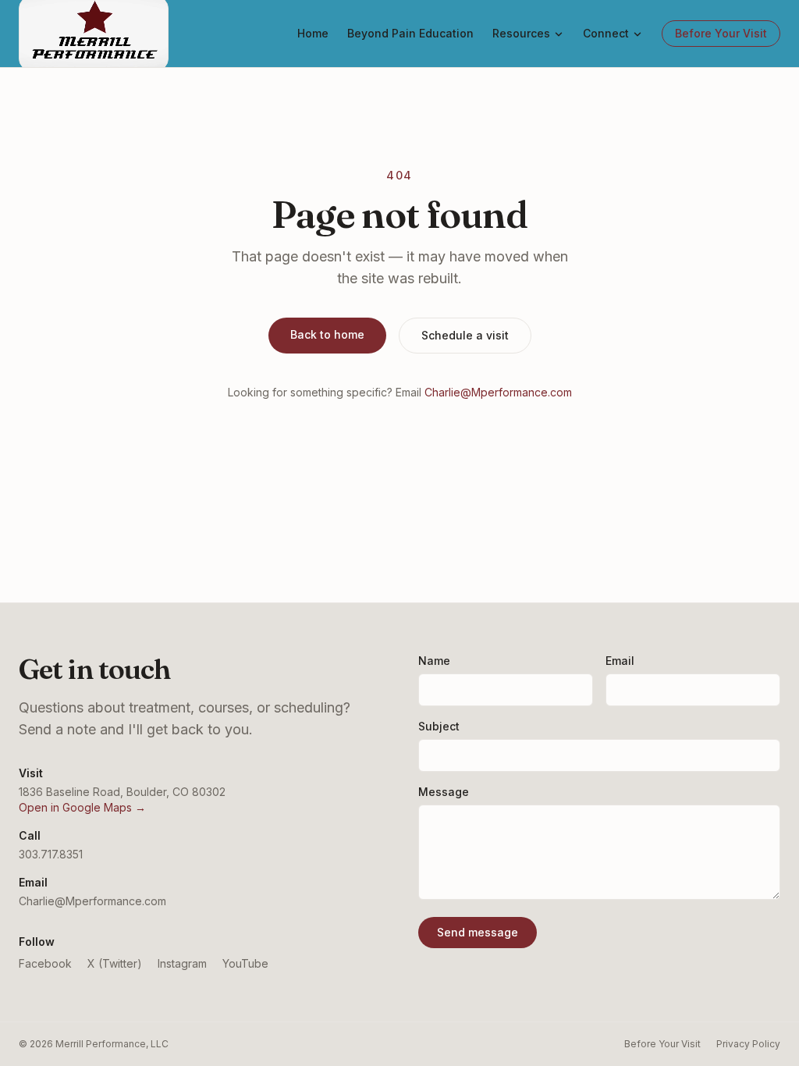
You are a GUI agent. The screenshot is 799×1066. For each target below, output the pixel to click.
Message (443, 791)
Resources (521, 33)
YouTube (245, 963)
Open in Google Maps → (82, 807)
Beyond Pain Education (410, 33)
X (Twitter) (114, 963)
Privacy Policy (748, 1044)
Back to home (327, 334)
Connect (606, 33)
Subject (439, 726)
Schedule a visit (465, 335)
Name (434, 660)
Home (312, 33)
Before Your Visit (721, 33)
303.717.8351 (51, 854)
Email (619, 660)
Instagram (182, 963)
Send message (477, 932)
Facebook (45, 963)
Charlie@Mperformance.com (498, 392)
